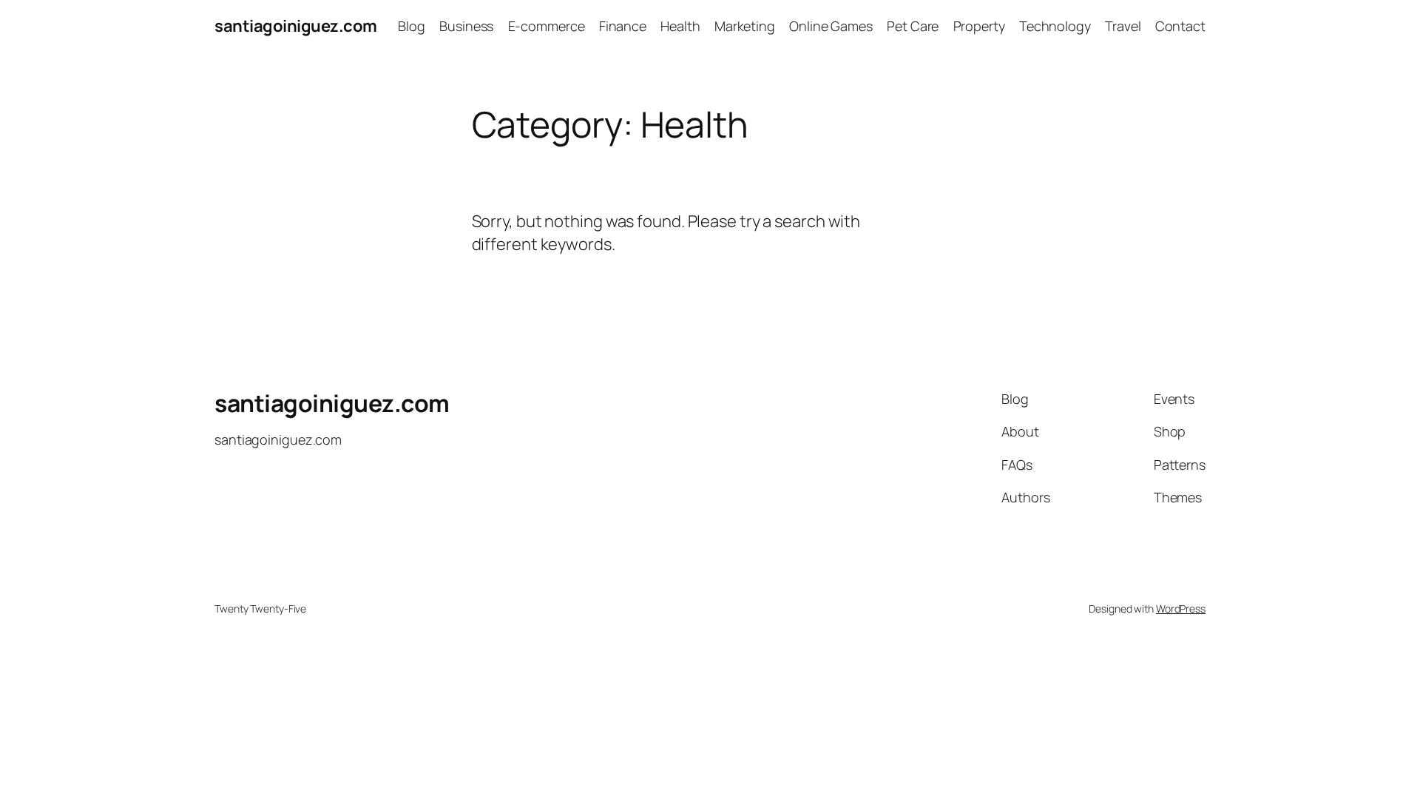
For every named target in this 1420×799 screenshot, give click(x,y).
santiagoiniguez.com (295, 26)
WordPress (1181, 608)
